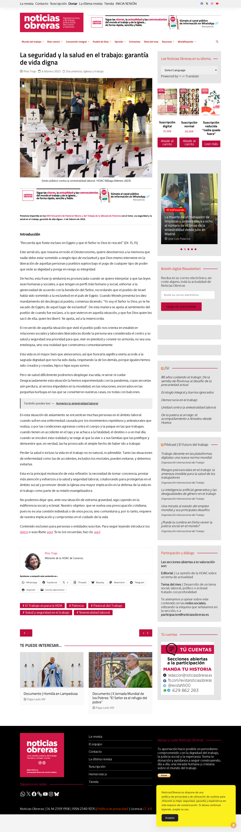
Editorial (167, 573)
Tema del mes (151, 41)
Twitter (207, 3)
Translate (192, 76)
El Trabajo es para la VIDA (43, 605)
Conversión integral (76, 41)
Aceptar (169, 817)
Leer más (211, 144)
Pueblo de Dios (101, 41)
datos (24, 532)
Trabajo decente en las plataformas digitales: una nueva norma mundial (186, 455)
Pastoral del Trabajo (108, 605)
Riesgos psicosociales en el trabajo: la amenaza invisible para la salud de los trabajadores (188, 473)
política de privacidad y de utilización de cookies (190, 796)
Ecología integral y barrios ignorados (187, 392)
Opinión (119, 41)
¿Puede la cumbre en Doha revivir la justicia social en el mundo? (186, 524)
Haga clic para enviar (181, 306)
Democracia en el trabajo (179, 400)
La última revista (91, 3)
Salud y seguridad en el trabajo (47, 612)
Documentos (74, 71)
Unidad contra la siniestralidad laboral (188, 407)
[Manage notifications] (233, 825)
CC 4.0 (147, 809)
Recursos (167, 41)
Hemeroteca (98, 774)
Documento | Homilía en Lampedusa (51, 693)
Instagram (212, 3)
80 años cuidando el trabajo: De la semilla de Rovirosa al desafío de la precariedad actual (186, 381)
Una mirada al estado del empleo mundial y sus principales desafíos (185, 508)
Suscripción (58, 3)
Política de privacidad (112, 809)
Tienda (109, 3)
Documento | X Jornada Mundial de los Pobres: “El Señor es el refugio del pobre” (119, 698)
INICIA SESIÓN (126, 3)
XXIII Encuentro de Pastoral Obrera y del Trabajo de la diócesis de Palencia (83, 215)
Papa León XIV (36, 699)
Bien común (53, 41)
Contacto (41, 3)
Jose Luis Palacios (179, 238)
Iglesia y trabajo (93, 71)
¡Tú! (166, 368)
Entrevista (134, 41)
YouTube (217, 3)
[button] (181, 249)
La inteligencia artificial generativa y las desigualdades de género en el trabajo (188, 492)
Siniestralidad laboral (94, 612)
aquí (50, 532)
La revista (27, 3)
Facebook (202, 3)
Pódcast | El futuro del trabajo (186, 444)
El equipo (95, 744)
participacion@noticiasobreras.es (185, 614)
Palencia (78, 605)
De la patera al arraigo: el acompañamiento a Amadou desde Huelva (186, 418)
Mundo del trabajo (31, 41)
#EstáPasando (185, 41)
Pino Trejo (30, 71)
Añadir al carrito (167, 142)
